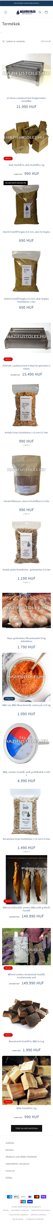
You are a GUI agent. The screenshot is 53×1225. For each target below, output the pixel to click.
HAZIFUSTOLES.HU (25, 1207)
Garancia (10, 1170)
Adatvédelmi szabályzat (20, 1210)
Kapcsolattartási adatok (41, 1210)
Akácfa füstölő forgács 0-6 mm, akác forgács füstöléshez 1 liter (26, 300)
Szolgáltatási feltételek (35, 1219)
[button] (6, 12)
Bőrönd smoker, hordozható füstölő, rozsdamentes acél (26, 976)
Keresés (10, 1149)
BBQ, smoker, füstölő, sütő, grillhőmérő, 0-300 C (26, 774)
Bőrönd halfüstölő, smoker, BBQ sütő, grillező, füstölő (26, 909)
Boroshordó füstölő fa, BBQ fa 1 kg (26, 1041)
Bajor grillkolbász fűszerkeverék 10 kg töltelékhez (26, 640)
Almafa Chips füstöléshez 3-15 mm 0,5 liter (26, 432)
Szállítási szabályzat (38, 1215)
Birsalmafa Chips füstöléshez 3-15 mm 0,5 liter (26, 839)
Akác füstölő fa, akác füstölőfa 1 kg (26, 165)
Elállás (9, 1177)
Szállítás (10, 1142)
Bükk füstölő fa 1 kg (27, 1108)
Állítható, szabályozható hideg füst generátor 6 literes (26, 367)
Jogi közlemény (17, 1219)
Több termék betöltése (26, 1128)
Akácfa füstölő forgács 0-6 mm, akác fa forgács (26, 232)
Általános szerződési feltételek (21, 1156)
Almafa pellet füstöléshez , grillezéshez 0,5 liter (27, 569)
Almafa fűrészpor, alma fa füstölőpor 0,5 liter (26, 501)
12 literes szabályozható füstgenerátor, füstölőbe (26, 100)
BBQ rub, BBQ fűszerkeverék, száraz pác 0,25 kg (26, 705)
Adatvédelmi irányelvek (17, 1163)
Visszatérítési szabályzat (18, 1215)
